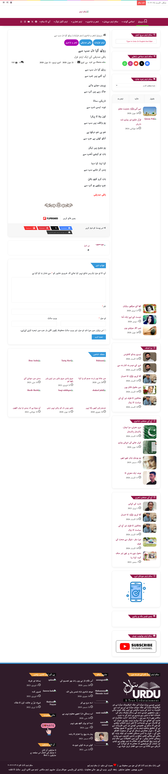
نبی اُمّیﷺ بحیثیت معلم (129, 109)
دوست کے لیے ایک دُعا (131, 317)
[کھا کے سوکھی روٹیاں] (149, 308)
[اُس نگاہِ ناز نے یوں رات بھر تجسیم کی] (101, 683)
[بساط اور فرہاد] (49, 683)
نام (104, 306)
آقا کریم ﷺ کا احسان (131, 376)
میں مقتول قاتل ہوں (132, 387)
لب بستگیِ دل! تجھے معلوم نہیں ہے (77, 713)
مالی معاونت (89, 769)
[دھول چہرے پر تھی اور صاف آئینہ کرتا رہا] (149, 555)
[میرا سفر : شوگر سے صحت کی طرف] (149, 542)
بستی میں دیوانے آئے (32, 378)
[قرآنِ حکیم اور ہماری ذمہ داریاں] (149, 210)
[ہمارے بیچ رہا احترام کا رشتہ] (101, 736)
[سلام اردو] (84, 11)
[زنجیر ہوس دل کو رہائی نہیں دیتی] (58, 397)
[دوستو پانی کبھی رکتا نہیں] (91, 397)
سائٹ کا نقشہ (14, 769)
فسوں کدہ (36, 691)
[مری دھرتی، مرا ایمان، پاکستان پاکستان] (149, 432)
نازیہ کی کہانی (134, 504)
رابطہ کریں (112, 769)
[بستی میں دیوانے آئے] (26, 367)
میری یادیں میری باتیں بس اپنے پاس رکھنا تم (59, 380)
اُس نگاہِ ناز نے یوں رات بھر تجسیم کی (76, 681)
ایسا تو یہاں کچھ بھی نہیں (81, 723)
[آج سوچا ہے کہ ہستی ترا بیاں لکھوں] (26, 397)
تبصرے (120, 98)
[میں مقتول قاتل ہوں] (149, 389)
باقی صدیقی (86, 42)
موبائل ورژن (61, 769)
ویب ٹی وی (102, 769)
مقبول (152, 98)
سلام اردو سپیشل (111, 21)
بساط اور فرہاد (34, 681)
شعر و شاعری (93, 21)
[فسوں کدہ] (49, 694)
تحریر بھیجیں (137, 769)
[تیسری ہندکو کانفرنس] (149, 357)
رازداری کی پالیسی (75, 769)
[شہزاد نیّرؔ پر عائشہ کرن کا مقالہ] (49, 705)
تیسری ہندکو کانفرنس (132, 354)
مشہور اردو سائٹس (47, 769)
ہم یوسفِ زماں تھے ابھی (131, 458)
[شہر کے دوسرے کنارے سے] (149, 367)
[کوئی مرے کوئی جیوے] (101, 747)
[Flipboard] (51, 218)
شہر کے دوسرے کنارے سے (129, 365)
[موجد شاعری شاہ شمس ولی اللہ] (101, 694)
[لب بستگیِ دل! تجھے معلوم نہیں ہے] (101, 714)
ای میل (102, 318)
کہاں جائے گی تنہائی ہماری (129, 442)
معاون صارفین (124, 769)
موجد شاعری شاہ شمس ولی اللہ (79, 691)
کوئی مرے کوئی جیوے (82, 745)
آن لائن (49, 750)
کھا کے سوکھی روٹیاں (132, 306)
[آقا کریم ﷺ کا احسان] (149, 378)
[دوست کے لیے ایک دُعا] (149, 319)
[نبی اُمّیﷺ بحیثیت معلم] (149, 111)
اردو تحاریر (77, 21)
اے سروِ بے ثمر (86, 702)
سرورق (141, 21)
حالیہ (137, 98)
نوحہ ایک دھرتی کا (133, 473)
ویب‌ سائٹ (52, 318)
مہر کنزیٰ (84, 62)
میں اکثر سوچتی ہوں (132, 328)
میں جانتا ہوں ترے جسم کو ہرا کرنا (92, 378)
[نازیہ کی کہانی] (149, 506)
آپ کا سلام (45, 21)
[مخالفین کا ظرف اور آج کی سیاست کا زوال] (149, 400)
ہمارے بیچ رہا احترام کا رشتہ (81, 734)
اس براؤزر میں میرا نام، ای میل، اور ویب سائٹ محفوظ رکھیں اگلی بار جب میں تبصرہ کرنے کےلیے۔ (62, 330)
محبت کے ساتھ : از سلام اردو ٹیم (100, 765)
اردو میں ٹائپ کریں (30, 769)
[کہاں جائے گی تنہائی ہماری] (149, 447)
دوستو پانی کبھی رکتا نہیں (96, 408)
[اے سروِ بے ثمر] (101, 705)
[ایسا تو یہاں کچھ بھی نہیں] (101, 725)
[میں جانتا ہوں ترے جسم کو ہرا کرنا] (91, 367)
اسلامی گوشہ (128, 21)
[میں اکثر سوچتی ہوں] (149, 330)
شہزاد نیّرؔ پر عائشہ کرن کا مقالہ (27, 702)
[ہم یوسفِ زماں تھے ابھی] (149, 462)
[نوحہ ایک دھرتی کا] (149, 478)
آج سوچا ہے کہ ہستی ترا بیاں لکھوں (27, 408)
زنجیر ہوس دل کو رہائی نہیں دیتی (60, 408)
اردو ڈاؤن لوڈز (61, 21)
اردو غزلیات (78, 35)
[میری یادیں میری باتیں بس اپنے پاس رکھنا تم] (58, 367)
